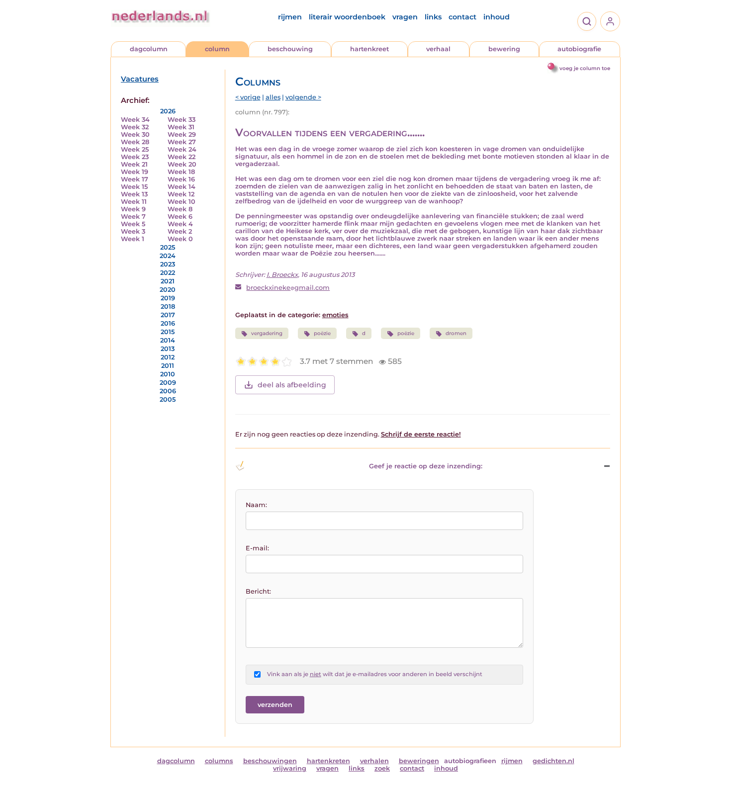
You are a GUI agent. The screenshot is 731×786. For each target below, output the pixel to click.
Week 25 (135, 149)
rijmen (290, 16)
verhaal (438, 49)
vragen (405, 16)
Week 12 (181, 194)
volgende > (303, 97)
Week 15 (134, 186)
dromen (456, 333)
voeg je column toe (584, 68)
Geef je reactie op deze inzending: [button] (425, 466)
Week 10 (181, 201)
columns (219, 761)
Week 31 (181, 127)
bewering (504, 49)
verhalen (374, 761)
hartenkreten (328, 761)
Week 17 (134, 179)
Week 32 (135, 127)
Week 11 (134, 201)
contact (462, 16)
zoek (382, 768)
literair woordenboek (347, 16)
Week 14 (181, 186)
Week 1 (132, 239)
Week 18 (181, 171)
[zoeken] (586, 21)
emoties (335, 315)
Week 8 (180, 209)
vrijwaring (289, 768)
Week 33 (181, 119)
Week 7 (133, 216)
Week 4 (180, 224)
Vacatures (140, 79)
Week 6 (180, 216)
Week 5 (133, 224)
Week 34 (135, 119)
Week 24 (182, 149)
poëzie (322, 333)
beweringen (419, 761)
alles (273, 97)
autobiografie (579, 49)
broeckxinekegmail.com (288, 287)
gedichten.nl (553, 761)
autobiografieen (470, 761)
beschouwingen (270, 761)
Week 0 (180, 239)
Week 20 (182, 164)
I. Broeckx (282, 274)
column (217, 49)
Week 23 (135, 157)
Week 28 (135, 142)
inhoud (496, 16)
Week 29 (182, 134)
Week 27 (182, 142)
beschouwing (290, 49)
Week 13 (134, 194)
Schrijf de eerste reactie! (421, 434)
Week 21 (134, 164)
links (433, 16)
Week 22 (181, 157)
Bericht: (258, 591)
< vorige (248, 97)
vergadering (266, 333)
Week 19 (134, 171)
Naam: (256, 505)
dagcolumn (149, 49)
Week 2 (180, 231)
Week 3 (133, 231)
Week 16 (181, 179)
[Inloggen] (610, 21)
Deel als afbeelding (292, 384)
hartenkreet (369, 49)
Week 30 (135, 134)
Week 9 (133, 209)
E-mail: (257, 548)
